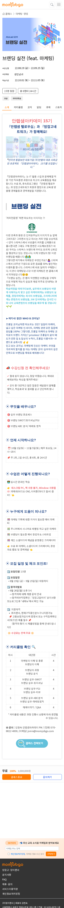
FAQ (4, 879)
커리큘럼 (18, 107)
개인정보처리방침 (18, 854)
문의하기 (47, 777)
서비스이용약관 (10, 889)
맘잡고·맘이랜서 (10, 870)
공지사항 (6, 874)
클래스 (8, 13)
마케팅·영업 (22, 13)
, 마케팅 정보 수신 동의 (27, 854)
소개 (7, 107)
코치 (30, 107)
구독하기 (51, 853)
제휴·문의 (7, 884)
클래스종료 (16, 777)
